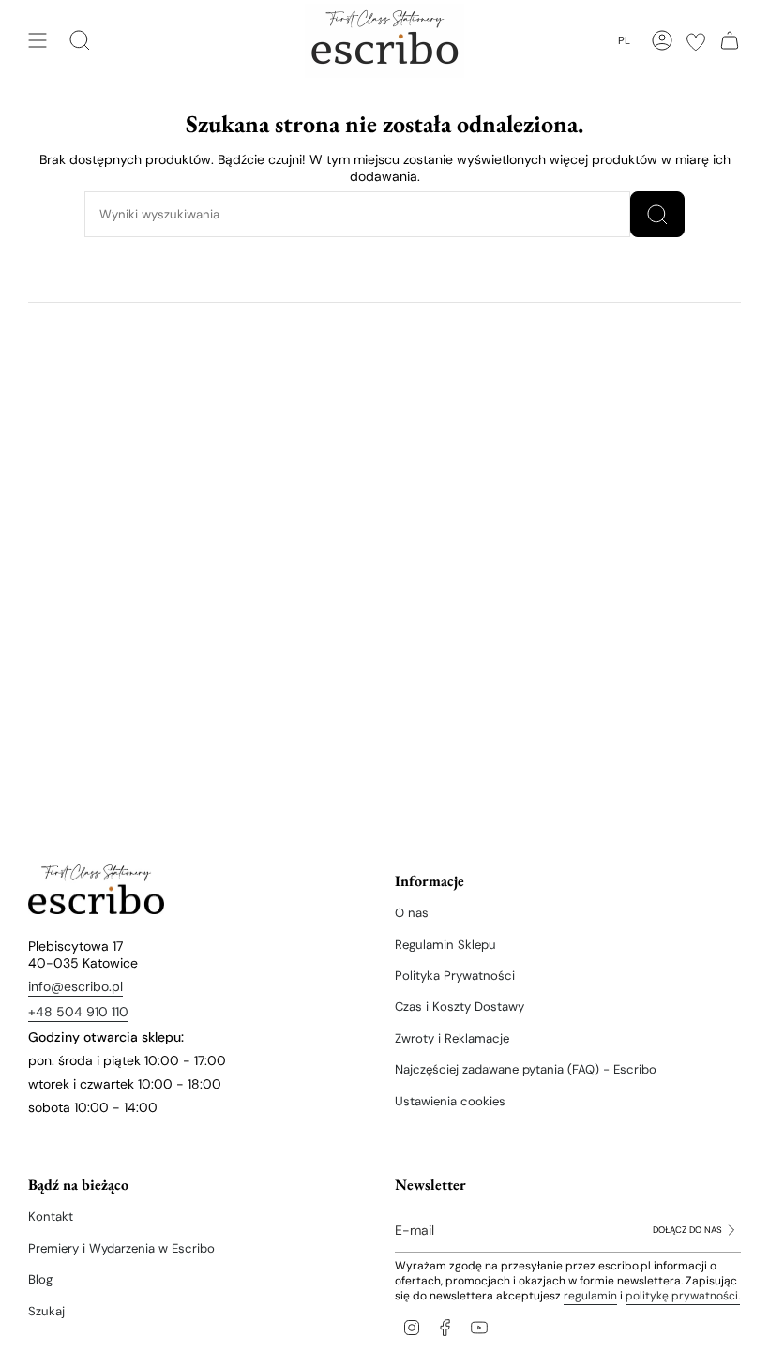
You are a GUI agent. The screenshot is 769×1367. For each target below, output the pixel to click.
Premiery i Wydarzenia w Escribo (121, 1248)
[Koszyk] (729, 40)
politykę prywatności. (683, 1295)
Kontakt (50, 1216)
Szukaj (46, 1311)
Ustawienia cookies (450, 1101)
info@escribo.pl (75, 986)
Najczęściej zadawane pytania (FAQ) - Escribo (525, 1069)
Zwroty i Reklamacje (452, 1038)
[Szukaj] (657, 214)
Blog (40, 1279)
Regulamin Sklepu (445, 945)
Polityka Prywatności (455, 976)
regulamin (590, 1295)
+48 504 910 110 (78, 1011)
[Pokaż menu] (37, 40)
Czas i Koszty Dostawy (459, 1006)
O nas (412, 913)
